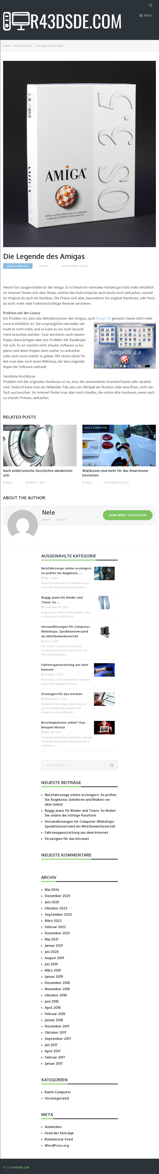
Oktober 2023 (56, 908)
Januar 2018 (54, 1020)
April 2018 (53, 1008)
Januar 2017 (54, 1063)
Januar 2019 (54, 976)
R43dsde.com (20, 1167)
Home (6, 45)
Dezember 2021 (57, 933)
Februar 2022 (55, 927)
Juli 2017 (51, 1045)
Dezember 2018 (57, 983)
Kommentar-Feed (59, 1139)
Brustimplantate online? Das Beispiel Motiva (63, 725)
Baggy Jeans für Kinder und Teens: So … (62, 599)
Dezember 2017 (57, 1026)
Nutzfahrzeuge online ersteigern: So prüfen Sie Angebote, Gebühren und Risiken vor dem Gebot (80, 799)
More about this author (127, 515)
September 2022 (58, 914)
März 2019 (53, 970)
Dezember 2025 (57, 896)
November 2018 (57, 989)
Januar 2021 (54, 945)
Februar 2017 (55, 1057)
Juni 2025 (52, 902)
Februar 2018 (55, 1014)
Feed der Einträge (59, 1133)
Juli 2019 (51, 964)
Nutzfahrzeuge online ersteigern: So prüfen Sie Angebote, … (66, 570)
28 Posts (61, 519)
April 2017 (52, 1051)
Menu (148, 15)
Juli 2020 (52, 952)
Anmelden (53, 1127)
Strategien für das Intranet (61, 694)
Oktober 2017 (55, 1032)
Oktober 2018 (56, 995)
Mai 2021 (51, 939)
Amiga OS (103, 318)
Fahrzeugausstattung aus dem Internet (64, 667)
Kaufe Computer (23, 45)
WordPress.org (57, 1145)
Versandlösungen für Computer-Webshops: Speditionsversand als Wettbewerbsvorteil (66, 631)
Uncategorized (57, 1098)
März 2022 (53, 921)
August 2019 (54, 958)
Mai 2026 (52, 890)
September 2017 (58, 1039)
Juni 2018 (52, 1001)
